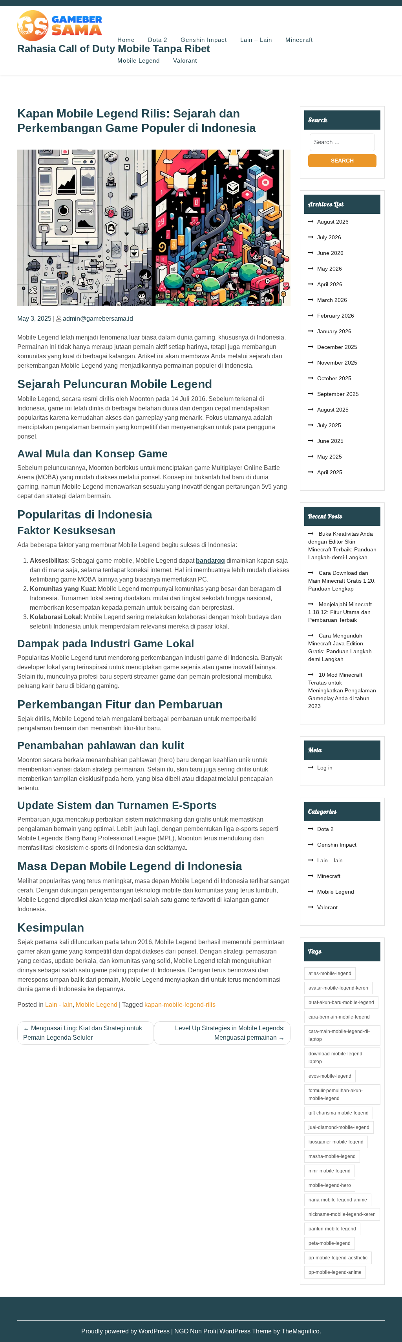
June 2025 (330, 441)
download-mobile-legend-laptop (336, 1057)
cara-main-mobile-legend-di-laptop (339, 1035)
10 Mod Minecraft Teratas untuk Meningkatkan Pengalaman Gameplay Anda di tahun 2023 (342, 690)
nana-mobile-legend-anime (338, 1200)
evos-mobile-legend (330, 1076)
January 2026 (334, 331)
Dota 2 (157, 39)
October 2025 (334, 378)
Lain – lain (256, 39)
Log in (325, 767)
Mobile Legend (138, 60)
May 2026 (329, 269)
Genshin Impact (204, 39)
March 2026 (332, 300)
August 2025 (333, 409)
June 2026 (330, 253)
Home (126, 39)
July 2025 (329, 425)
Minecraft (299, 39)
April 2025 (329, 472)
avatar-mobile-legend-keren (338, 988)
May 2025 (329, 456)
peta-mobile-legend (330, 1243)
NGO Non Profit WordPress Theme (223, 1331)
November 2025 (337, 362)
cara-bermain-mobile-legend (339, 1017)
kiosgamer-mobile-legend (336, 1142)
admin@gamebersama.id (98, 318)
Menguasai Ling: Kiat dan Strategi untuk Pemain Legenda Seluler (82, 1033)
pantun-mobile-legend (332, 1229)
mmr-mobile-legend (330, 1171)
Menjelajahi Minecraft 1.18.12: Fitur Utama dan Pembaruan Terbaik (340, 612)
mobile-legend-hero (330, 1185)
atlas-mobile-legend (330, 973)
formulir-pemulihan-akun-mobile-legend (336, 1094)
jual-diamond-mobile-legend (339, 1127)
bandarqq (210, 560)
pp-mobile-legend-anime (335, 1272)
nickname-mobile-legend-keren (342, 1214)
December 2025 (337, 347)
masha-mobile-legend (332, 1156)
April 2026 (329, 284)
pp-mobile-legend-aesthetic (338, 1258)
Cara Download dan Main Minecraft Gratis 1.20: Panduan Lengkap (342, 581)
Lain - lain (59, 1004)
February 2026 (335, 315)
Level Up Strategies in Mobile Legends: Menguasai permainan (230, 1033)
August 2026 (333, 222)
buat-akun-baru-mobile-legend (341, 1002)
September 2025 (338, 394)
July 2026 (329, 237)
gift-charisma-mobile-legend (339, 1113)
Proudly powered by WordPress (126, 1331)
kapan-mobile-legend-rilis (180, 1004)
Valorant (185, 60)
